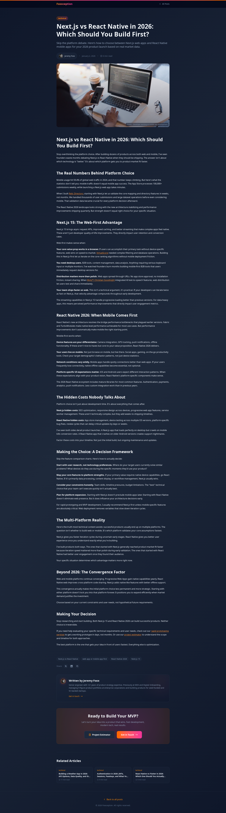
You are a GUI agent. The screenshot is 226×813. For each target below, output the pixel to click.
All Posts (166, 4)
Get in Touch (127, 734)
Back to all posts (115, 799)
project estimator (133, 634)
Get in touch (74, 696)
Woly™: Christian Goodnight (101, 280)
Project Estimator (101, 734)
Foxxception (64, 4)
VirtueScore (102, 252)
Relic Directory (76, 193)
